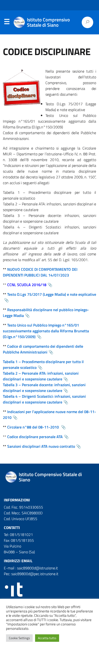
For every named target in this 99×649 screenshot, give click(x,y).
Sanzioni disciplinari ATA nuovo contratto (41, 446)
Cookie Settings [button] (19, 638)
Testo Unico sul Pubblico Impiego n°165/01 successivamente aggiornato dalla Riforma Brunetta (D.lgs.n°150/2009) (46, 331)
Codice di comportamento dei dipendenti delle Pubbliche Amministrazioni (43, 349)
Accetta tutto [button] (47, 638)
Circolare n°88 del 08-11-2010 (33, 427)
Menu (7, 23)
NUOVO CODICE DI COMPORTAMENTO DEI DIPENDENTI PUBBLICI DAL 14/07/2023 (40, 272)
